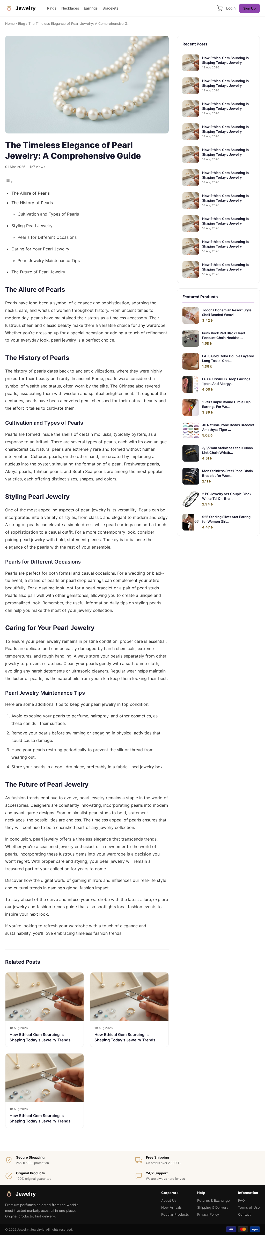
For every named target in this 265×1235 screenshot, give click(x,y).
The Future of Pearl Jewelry (38, 271)
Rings (52, 8)
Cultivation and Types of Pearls (48, 214)
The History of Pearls (32, 202)
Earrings (91, 8)
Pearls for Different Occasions (47, 237)
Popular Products (175, 1214)
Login (230, 8)
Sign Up (249, 8)
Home (10, 23)
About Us (168, 1200)
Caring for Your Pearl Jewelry (40, 248)
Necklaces (70, 8)
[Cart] (220, 8)
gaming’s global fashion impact (78, 887)
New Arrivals (171, 1207)
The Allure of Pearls (30, 193)
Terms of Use (249, 1207)
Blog (21, 23)
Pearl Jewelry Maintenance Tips (49, 260)
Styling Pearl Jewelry (32, 225)
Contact (244, 1214)
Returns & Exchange (213, 1200)
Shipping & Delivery (212, 1207)
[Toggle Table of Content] (9, 181)
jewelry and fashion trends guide (45, 906)
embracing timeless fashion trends (87, 933)
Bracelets (110, 8)
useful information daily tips (100, 602)
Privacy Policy (208, 1214)
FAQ (241, 1200)
